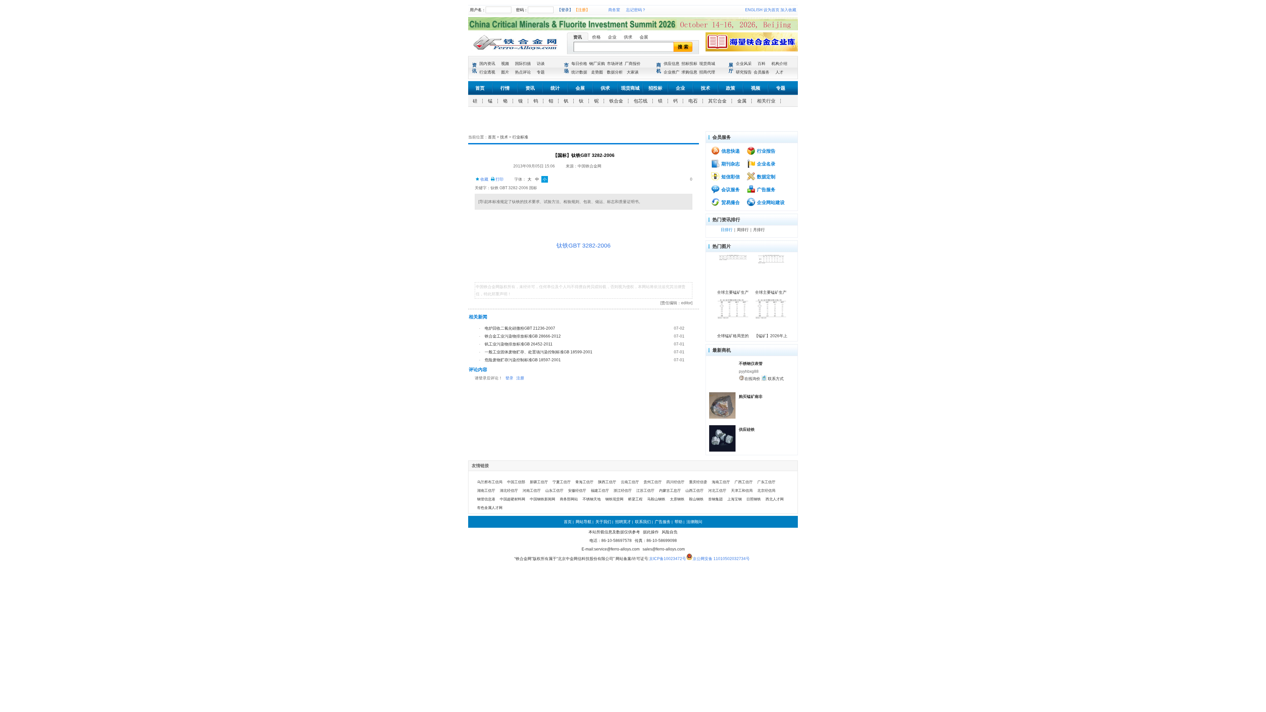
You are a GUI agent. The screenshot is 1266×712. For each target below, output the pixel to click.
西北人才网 (775, 499)
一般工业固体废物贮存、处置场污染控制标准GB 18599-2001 (538, 352)
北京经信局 (766, 490)
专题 (541, 72)
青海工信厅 (584, 482)
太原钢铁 (677, 499)
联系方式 (775, 378)
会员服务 (761, 72)
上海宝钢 (734, 499)
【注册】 (582, 10)
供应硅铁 (747, 429)
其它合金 (717, 101)
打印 (499, 179)
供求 (628, 37)
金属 (741, 101)
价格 (596, 37)
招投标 (655, 88)
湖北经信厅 (509, 490)
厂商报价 (633, 63)
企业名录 (765, 163)
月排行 (759, 229)
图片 (505, 72)
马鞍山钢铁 (656, 499)
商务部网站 (569, 499)
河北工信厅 (717, 490)
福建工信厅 (600, 490)
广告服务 (765, 189)
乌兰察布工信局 (489, 482)
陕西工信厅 (607, 482)
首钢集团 (715, 499)
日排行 (727, 229)
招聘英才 (623, 521)
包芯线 (641, 101)
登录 (509, 378)
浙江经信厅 (623, 490)
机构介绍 (779, 63)
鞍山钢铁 (696, 499)
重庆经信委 (698, 482)
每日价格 (579, 63)
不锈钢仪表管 (751, 363)
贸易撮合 (730, 202)
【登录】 (565, 10)
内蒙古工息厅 (670, 490)
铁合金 (616, 101)
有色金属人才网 (489, 508)
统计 (555, 88)
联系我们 (643, 521)
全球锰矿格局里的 (733, 336)
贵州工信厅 (653, 482)
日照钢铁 (753, 499)
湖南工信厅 (486, 490)
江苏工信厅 (645, 490)
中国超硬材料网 (512, 499)
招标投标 (689, 63)
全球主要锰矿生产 (733, 292)
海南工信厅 (721, 482)
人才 (779, 72)
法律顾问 (694, 521)
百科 (762, 63)
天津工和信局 (742, 490)
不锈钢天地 (592, 499)
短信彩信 (730, 176)
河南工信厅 (532, 490)
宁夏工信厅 (562, 482)
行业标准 (520, 137)
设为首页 (771, 10)
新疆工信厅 (539, 482)
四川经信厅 (675, 482)
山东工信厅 (554, 490)
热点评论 (523, 72)
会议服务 (730, 189)
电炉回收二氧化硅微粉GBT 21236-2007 (520, 328)
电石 (693, 101)
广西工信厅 (744, 482)
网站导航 (583, 521)
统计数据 (579, 72)
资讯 (577, 37)
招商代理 (707, 72)
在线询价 (752, 378)
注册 (520, 378)
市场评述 (615, 63)
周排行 (743, 229)
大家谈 (633, 72)
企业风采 (744, 63)
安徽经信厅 (577, 490)
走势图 (597, 72)
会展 (644, 37)
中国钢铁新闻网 (542, 499)
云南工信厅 (630, 482)
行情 (505, 88)
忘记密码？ (636, 10)
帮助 (678, 521)
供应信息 (671, 63)
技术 (705, 88)
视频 (505, 63)
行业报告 (765, 151)
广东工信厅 (766, 482)
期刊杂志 (730, 163)
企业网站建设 (770, 202)
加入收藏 (788, 10)
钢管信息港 (486, 499)
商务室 (614, 10)
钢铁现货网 (614, 499)
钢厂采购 (597, 63)
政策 (730, 88)
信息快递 (730, 151)
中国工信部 (516, 482)
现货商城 (707, 63)
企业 (612, 37)
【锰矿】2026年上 (770, 336)
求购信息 (689, 72)
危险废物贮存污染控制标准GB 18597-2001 (523, 360)
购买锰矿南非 (751, 396)
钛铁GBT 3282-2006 (584, 245)
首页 (480, 88)
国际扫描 (523, 63)
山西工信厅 (694, 490)
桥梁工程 (635, 499)
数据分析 (615, 72)
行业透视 (487, 72)
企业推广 (671, 72)
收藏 (483, 179)
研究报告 (744, 72)
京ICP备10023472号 (667, 558)
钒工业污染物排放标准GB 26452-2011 (519, 344)
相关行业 (766, 101)
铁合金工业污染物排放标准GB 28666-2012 (523, 336)
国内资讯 (487, 63)
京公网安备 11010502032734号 (721, 558)
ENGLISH (754, 10)
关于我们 (603, 521)
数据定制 (765, 176)
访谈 (541, 63)
